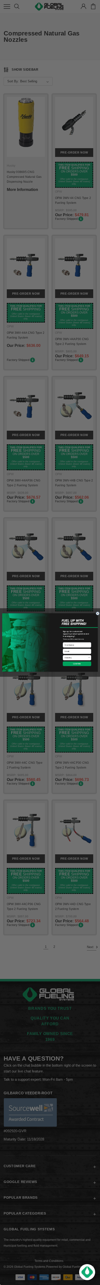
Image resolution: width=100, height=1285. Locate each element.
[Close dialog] (97, 613)
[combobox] (76, 657)
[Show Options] (89, 657)
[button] (87, 1272)
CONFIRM (77, 663)
